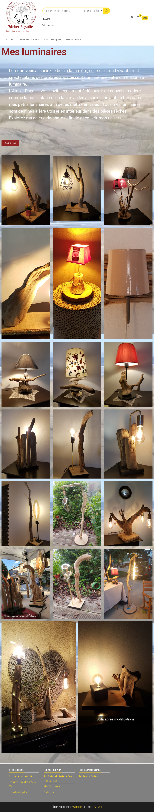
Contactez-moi (50, 792)
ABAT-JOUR (56, 39)
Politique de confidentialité (20, 776)
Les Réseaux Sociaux (88, 776)
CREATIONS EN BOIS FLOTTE (31, 39)
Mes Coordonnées (52, 786)
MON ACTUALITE (73, 39)
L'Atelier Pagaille (19, 26)
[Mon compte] (132, 17)
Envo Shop (97, 807)
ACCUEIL (10, 39)
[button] (10, 143)
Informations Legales (18, 792)
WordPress (78, 807)
